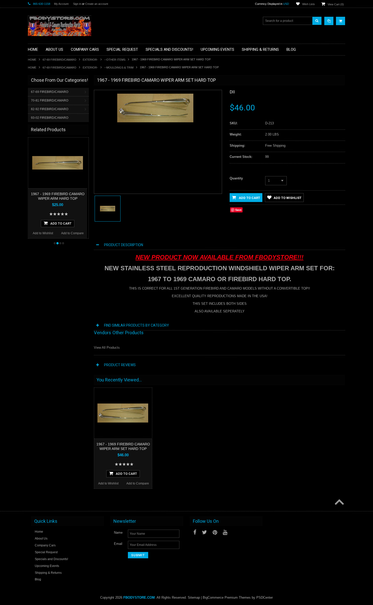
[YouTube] (225, 532)
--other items (114, 59)
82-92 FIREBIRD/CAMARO (49, 109)
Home (32, 59)
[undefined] (155, 121)
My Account (61, 3)
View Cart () (336, 4)
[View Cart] (340, 21)
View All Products (107, 347)
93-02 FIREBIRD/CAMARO (49, 118)
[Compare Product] (328, 21)
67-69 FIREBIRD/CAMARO (59, 59)
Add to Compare (72, 233)
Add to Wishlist (42, 233)
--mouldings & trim (118, 67)
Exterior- (90, 59)
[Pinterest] (215, 532)
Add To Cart (61, 223)
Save (238, 210)
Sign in (77, 3)
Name (118, 532)
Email (118, 544)
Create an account (96, 3)
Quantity (236, 178)
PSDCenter (264, 597)
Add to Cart (249, 198)
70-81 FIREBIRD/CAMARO (49, 100)
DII (232, 92)
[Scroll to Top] (339, 502)
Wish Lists (308, 4)
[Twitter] (204, 532)
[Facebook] (194, 532)
